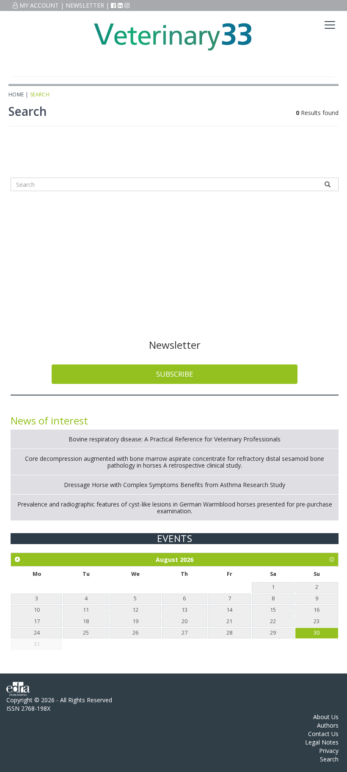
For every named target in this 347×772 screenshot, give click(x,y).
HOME (16, 94)
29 (273, 632)
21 (229, 621)
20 (184, 621)
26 (135, 632)
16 (316, 609)
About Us (326, 717)
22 (273, 621)
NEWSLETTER (85, 5)
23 (316, 621)
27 (184, 632)
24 (37, 632)
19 (135, 621)
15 (273, 609)
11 (86, 609)
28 (229, 632)
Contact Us (323, 734)
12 (135, 609)
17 (37, 621)
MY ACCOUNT (38, 5)
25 (86, 632)
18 (86, 621)
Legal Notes (322, 742)
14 (229, 609)
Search (329, 759)
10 (37, 609)
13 (184, 609)
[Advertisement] (175, 263)
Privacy (329, 751)
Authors (328, 725)
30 (316, 632)
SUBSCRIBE (174, 374)
